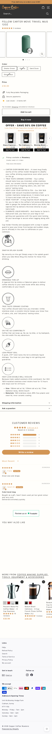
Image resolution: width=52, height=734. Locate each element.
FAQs (4, 647)
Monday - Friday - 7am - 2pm (13, 710)
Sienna (22, 68)
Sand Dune (34, 68)
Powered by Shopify (10, 729)
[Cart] (43, 7)
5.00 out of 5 (32, 428)
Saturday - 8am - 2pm (10, 713)
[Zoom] (42, 54)
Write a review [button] (26, 452)
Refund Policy (7, 650)
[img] (7, 468)
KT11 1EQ (5, 707)
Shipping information (11, 403)
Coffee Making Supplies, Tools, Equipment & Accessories (25, 575)
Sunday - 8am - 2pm (9, 716)
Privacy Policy (7, 660)
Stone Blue (8, 74)
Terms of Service (8, 657)
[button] (7, 28)
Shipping (15, 107)
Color (4, 64)
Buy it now (26, 120)
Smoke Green (9, 68)
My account (6, 663)
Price (4, 82)
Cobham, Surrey (8, 703)
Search (4, 654)
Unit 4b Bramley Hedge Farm (13, 700)
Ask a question (8, 408)
